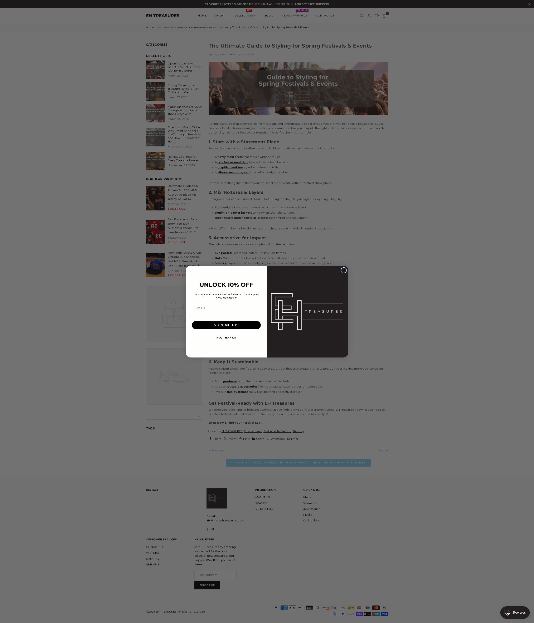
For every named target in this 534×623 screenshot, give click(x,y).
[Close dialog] (343, 270)
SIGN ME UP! (226, 325)
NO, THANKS (226, 337)
